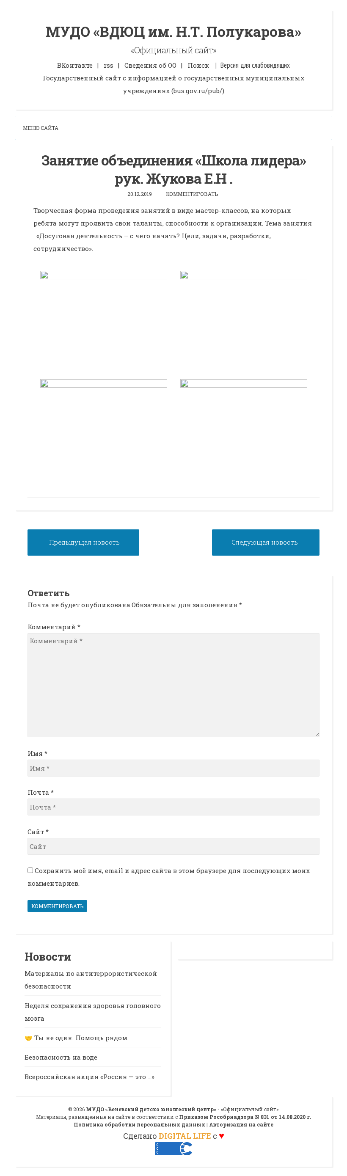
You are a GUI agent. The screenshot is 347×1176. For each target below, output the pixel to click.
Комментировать (192, 193)
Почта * (41, 792)
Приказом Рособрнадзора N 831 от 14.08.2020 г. (245, 1116)
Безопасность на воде (61, 1057)
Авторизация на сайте (241, 1124)
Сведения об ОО (150, 65)
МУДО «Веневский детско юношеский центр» (151, 1109)
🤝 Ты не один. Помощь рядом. (77, 1037)
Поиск (198, 65)
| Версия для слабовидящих (252, 65)
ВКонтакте (75, 65)
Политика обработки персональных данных (139, 1124)
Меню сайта (40, 127)
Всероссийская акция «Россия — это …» (89, 1076)
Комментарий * (54, 626)
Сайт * (38, 831)
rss (108, 65)
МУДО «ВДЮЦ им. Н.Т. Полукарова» (173, 31)
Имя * (37, 753)
